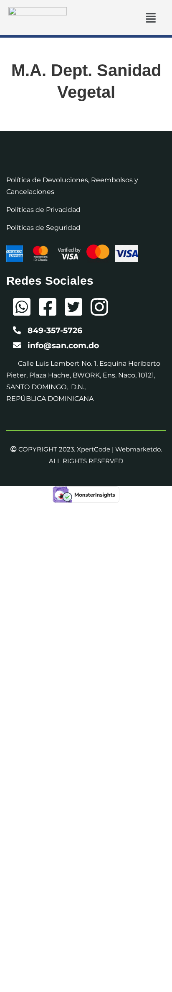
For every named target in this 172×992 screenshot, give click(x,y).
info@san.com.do (63, 345)
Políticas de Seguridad (43, 228)
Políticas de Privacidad (43, 210)
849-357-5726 (55, 330)
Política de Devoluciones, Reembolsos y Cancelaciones (72, 186)
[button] (150, 17)
